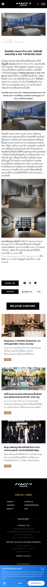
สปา (39, 291)
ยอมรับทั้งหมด (36, 583)
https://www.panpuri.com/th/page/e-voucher (20, 256)
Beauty (10, 509)
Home (3, 40)
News (11, 40)
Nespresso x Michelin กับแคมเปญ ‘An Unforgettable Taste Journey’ (22, 342)
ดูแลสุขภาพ (27, 291)
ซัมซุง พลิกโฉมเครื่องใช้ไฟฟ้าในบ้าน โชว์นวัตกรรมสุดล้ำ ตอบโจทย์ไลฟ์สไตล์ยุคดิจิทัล (22, 450)
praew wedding (31, 505)
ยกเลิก (20, 583)
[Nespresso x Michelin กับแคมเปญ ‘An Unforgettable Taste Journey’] (23, 325)
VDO (26, 509)
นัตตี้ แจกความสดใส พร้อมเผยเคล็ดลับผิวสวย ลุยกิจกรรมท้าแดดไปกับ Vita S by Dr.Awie (23, 397)
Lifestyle (28, 502)
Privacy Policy (23, 556)
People (10, 502)
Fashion (10, 505)
